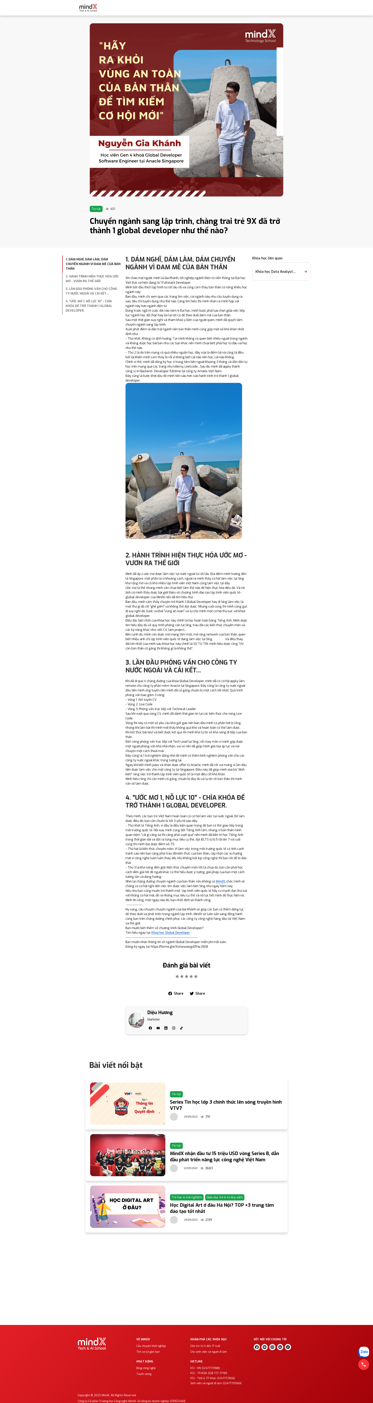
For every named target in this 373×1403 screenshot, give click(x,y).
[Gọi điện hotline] (363, 1364)
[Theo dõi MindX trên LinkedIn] (280, 1347)
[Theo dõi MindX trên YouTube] (264, 1347)
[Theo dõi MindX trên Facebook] (257, 1347)
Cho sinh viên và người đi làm (208, 1352)
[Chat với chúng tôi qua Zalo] (363, 1352)
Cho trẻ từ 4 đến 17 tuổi (205, 1346)
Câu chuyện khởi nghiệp (151, 1346)
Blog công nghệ (146, 1368)
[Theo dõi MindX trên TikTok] (288, 1347)
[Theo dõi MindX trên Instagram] (272, 1347)
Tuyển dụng (143, 1374)
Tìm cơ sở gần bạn (148, 1352)
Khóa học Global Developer (170, 933)
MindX (220, 881)
